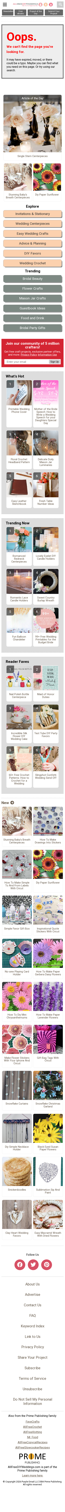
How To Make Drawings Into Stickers (48, 841)
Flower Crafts (32, 288)
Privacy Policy (29, 354)
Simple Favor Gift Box (17, 928)
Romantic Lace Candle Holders (19, 599)
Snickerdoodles (17, 1189)
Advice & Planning (32, 243)
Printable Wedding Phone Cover (19, 411)
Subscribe (32, 1368)
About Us (32, 1284)
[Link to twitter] (33, 1264)
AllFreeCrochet (32, 1427)
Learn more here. (32, 1475)
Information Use (47, 354)
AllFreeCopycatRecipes (32, 1442)
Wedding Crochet (33, 263)
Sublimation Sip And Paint (48, 1191)
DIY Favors (32, 253)
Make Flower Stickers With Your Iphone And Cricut (17, 1061)
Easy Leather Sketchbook (19, 502)
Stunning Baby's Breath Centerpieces (18, 196)
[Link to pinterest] (46, 1264)
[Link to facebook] (19, 1264)
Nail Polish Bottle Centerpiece (19, 696)
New (5, 803)
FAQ (32, 1315)
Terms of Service (32, 1378)
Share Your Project (32, 1357)
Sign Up (54, 361)
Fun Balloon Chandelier (19, 638)
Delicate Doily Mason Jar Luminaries (46, 462)
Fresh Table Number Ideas (46, 502)
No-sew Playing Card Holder (17, 973)
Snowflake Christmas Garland (48, 1105)
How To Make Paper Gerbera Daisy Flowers (48, 973)
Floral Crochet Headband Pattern (19, 461)
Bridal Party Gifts (32, 328)
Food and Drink (32, 318)
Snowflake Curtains (17, 1103)
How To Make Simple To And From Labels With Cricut (17, 885)
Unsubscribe (32, 1389)
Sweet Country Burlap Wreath (46, 599)
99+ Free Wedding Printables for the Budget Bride (45, 639)
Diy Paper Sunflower (47, 194)
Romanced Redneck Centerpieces (19, 559)
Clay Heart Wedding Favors (16, 1234)
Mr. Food (32, 1437)
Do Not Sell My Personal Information (32, 1401)
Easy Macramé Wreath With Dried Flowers (48, 1234)
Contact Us (32, 1305)
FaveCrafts (33, 1421)
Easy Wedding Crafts (32, 234)
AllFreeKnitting (32, 1432)
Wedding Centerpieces (33, 224)
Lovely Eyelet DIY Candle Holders (46, 557)
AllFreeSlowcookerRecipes (32, 1447)
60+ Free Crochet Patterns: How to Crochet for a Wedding (19, 779)
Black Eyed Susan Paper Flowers (48, 1148)
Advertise (32, 1294)
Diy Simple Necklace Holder (17, 1148)
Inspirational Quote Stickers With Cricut (47, 930)
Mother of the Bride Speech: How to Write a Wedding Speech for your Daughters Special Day (45, 416)
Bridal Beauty (32, 279)
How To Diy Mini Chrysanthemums (17, 1016)
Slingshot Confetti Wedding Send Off (46, 776)
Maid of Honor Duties (45, 696)
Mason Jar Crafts (32, 298)
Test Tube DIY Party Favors (45, 735)
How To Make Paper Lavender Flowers (48, 1016)
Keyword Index (32, 1326)
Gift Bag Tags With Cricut (48, 1059)
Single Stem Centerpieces (33, 156)
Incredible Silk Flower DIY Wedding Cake (19, 736)
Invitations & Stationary (32, 214)
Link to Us (32, 1336)
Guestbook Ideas (32, 308)
